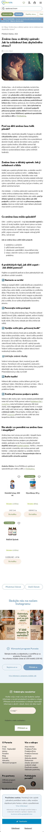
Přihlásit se (33, 667)
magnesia (11, 414)
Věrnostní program (9, 763)
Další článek (34, 587)
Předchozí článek (13, 587)
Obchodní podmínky (32, 770)
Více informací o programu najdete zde (22, 676)
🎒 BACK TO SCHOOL (8, 19)
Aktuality (5, 760)
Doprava (28, 756)
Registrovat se (12, 667)
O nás (4, 747)
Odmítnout (15, 828)
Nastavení (28, 828)
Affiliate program (8, 780)
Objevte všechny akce (16, 21)
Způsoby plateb (30, 758)
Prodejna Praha (30, 749)
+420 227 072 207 (32, 789)
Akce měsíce (29, 747)
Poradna (5, 754)
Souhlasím (23, 821)
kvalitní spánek (23, 445)
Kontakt (5, 758)
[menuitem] (7, 14)
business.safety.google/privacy (21, 814)
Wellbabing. (21, 116)
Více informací (22, 806)
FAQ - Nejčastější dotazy (9, 750)
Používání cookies (31, 767)
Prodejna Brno (30, 751)
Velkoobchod (7, 782)
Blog (4, 756)
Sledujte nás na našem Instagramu (23, 602)
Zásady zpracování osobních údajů (31, 764)
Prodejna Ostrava (31, 754)
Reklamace (29, 760)
